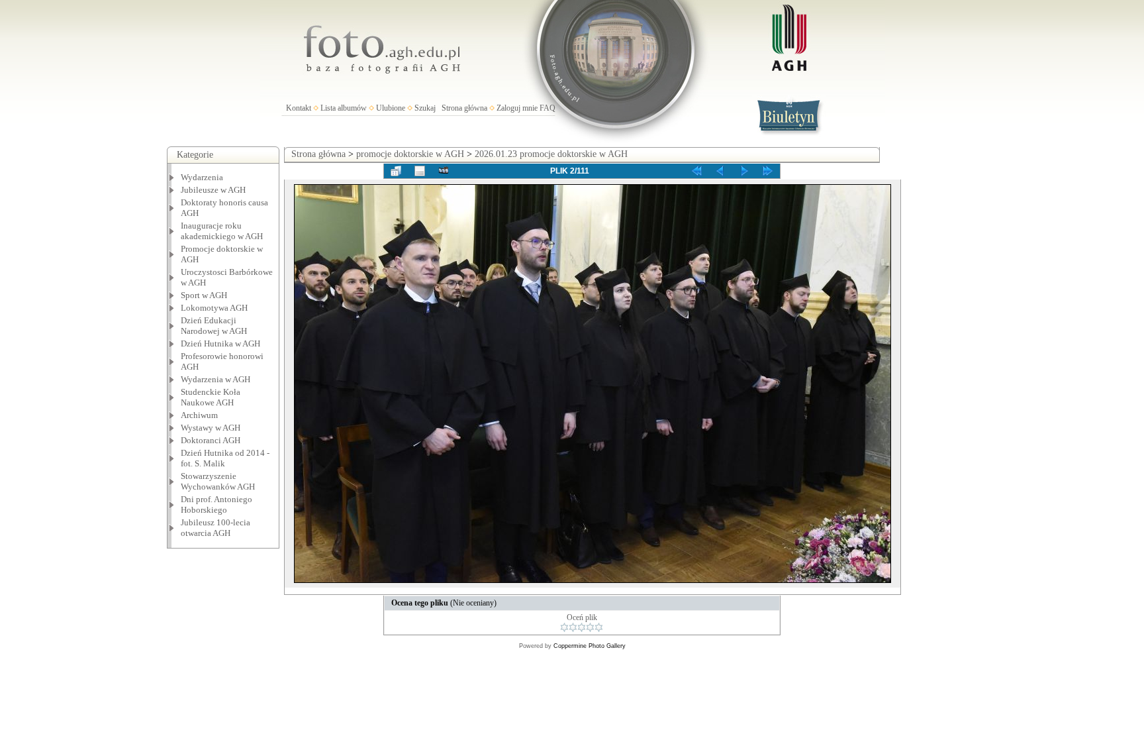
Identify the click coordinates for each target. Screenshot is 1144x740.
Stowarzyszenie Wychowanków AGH (218, 481)
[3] (581, 627)
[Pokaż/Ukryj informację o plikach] (420, 171)
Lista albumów (343, 108)
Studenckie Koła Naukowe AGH (210, 397)
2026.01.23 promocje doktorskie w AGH (551, 154)
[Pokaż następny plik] (744, 171)
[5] (599, 627)
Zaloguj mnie (517, 108)
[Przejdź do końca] (768, 171)
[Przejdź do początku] (696, 171)
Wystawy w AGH (210, 428)
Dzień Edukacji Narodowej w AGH (214, 325)
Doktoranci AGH (210, 440)
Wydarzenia (202, 177)
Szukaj (425, 108)
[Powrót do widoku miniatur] (396, 171)
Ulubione (390, 108)
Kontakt (298, 108)
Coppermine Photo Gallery (589, 646)
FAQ (547, 108)
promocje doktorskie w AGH (410, 154)
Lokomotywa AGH (214, 308)
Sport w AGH (204, 295)
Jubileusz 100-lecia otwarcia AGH (215, 527)
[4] (590, 627)
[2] (573, 627)
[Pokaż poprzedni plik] (720, 171)
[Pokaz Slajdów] (443, 171)
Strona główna (464, 108)
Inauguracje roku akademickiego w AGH (222, 231)
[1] (564, 627)
